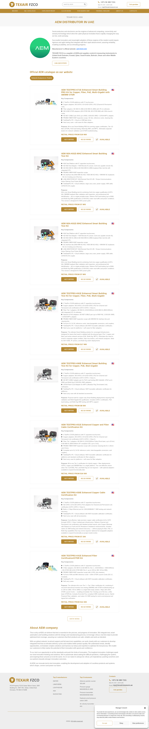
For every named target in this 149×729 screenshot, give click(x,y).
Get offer (69, 139)
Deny (121, 723)
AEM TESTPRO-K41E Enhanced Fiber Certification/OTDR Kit (79, 557)
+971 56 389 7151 (108, 2)
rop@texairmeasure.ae (110, 7)
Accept (104, 723)
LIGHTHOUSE (57, 687)
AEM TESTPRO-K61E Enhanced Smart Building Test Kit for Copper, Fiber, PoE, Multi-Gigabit (84, 294)
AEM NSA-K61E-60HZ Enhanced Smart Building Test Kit (84, 154)
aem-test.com (81, 49)
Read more (86, 139)
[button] (145, 708)
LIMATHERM (57, 684)
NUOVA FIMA (57, 694)
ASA (54, 691)
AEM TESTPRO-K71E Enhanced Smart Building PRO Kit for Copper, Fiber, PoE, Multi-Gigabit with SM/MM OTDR (85, 92)
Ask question (133, 4)
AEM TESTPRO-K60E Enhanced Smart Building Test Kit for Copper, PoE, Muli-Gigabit (84, 364)
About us (119, 11)
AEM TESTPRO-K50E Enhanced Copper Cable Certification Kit (83, 493)
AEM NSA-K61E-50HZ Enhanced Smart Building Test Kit (84, 224)
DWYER (55, 681)
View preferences (138, 723)
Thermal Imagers (103, 11)
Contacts (133, 11)
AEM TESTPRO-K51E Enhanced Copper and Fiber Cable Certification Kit (85, 426)
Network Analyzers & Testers (41, 78)
